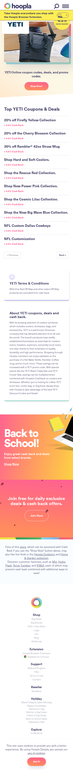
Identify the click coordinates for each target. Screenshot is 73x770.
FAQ (36, 672)
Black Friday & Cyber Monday (36, 702)
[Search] (57, 6)
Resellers (36, 691)
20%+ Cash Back (36, 626)
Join (36, 634)
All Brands (36, 641)
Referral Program (36, 668)
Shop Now (11, 464)
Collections (36, 733)
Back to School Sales (36, 718)
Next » (62, 255)
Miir (54, 562)
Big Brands (36, 622)
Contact (36, 679)
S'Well (40, 565)
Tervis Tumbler (21, 565)
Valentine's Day (36, 708)
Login (37, 630)
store (23, 547)
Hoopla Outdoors (44, 554)
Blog (36, 637)
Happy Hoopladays (36, 705)
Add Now (60, 16)
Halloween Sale (37, 721)
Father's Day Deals (36, 715)
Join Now (36, 515)
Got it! (36, 761)
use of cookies (36, 753)
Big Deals (36, 619)
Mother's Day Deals (36, 712)
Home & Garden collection (46, 556)
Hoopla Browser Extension (37, 653)
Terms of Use (36, 675)
